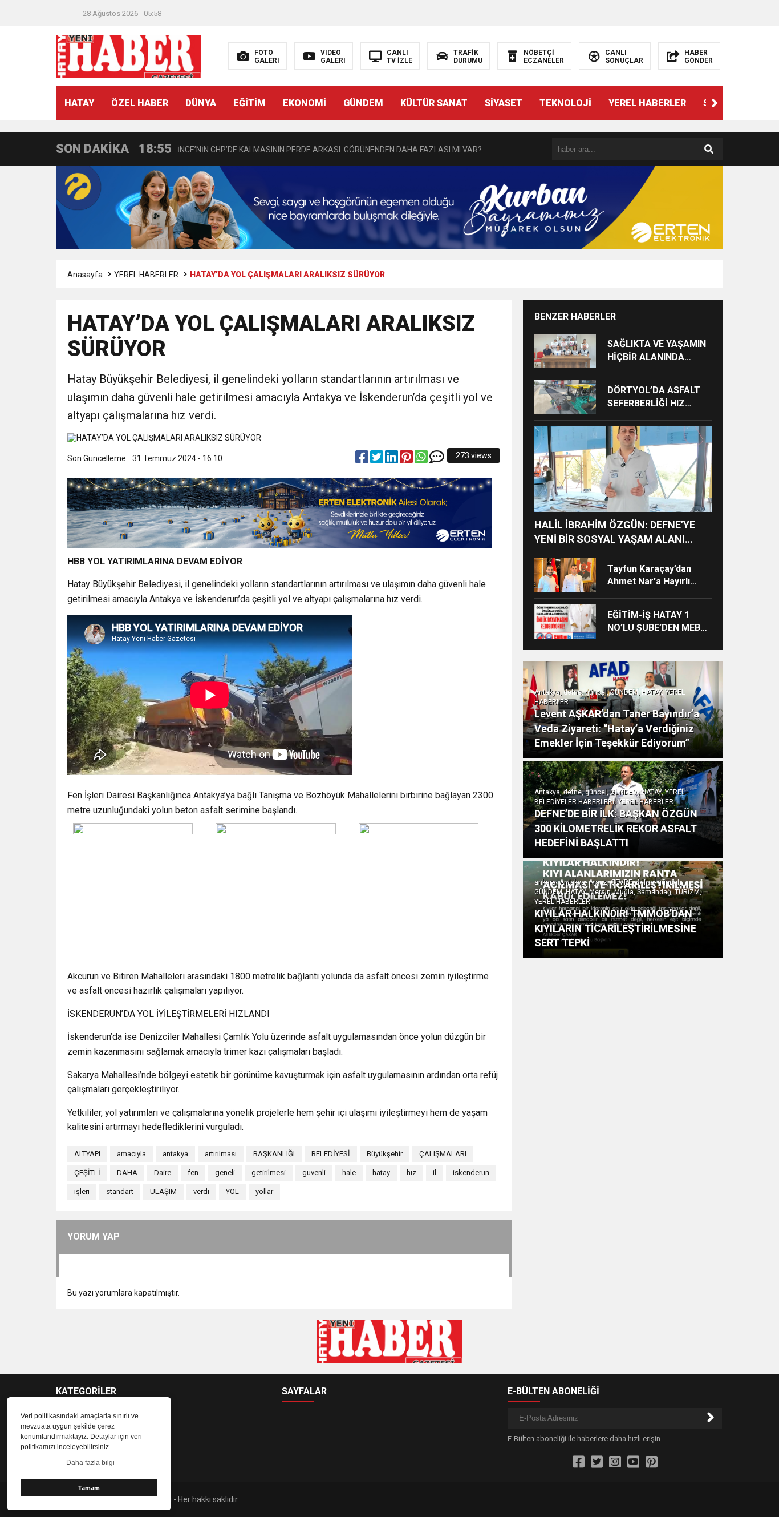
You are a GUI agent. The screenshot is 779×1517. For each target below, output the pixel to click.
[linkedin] (392, 459)
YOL (232, 1191)
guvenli (314, 1172)
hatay (381, 1172)
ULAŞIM (163, 1191)
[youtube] (633, 1462)
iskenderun (471, 1172)
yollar (264, 1191)
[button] (714, 103)
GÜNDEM (363, 103)
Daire (162, 1172)
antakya (175, 1153)
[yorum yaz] (436, 459)
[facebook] (362, 459)
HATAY (79, 103)
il (434, 1172)
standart (119, 1191)
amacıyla (131, 1153)
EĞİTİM (249, 103)
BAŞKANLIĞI (274, 1153)
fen (193, 1172)
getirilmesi (268, 1172)
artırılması (221, 1153)
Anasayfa (85, 274)
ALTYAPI (87, 1153)
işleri (82, 1191)
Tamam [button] (89, 1487)
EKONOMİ (304, 103)
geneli (225, 1172)
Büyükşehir (385, 1153)
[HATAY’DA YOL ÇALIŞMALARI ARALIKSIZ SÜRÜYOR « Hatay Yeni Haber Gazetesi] (128, 55)
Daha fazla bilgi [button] (90, 1463)
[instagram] (615, 1462)
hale (349, 1172)
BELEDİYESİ (330, 1153)
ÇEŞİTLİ (87, 1172)
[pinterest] (407, 459)
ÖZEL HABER (139, 103)
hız (411, 1172)
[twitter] (377, 459)
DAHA (127, 1172)
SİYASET (503, 103)
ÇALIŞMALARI (442, 1153)
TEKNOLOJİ (565, 103)
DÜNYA (200, 103)
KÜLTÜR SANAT (434, 103)
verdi (201, 1191)
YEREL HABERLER (647, 103)
